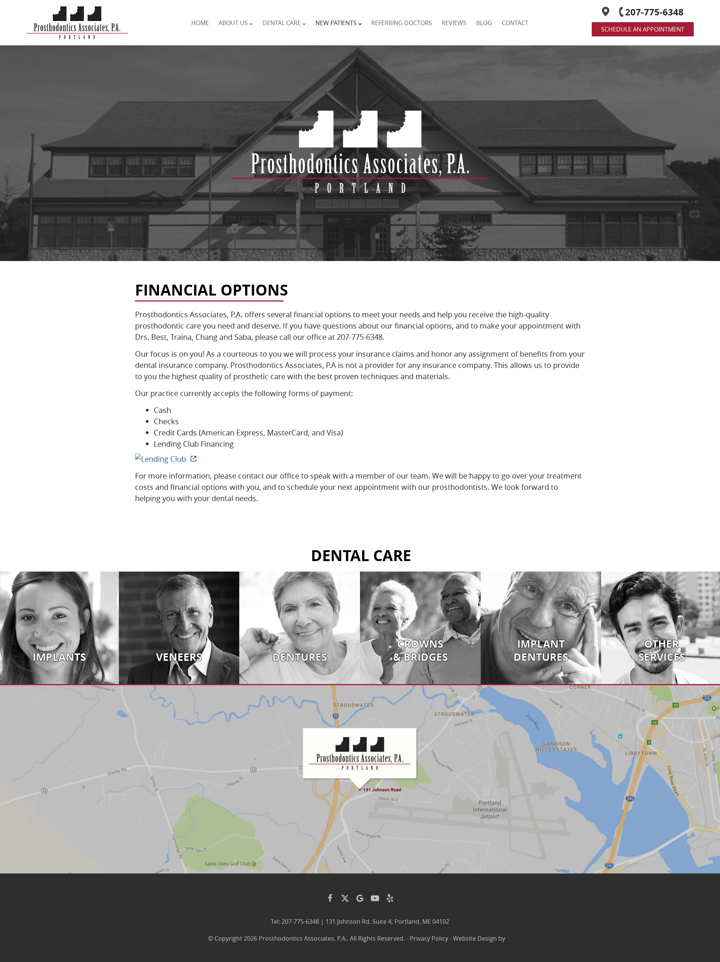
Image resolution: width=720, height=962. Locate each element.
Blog (484, 23)
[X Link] (345, 898)
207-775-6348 (654, 12)
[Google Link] (360, 898)
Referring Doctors (401, 23)
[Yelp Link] (390, 898)
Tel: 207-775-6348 (295, 921)
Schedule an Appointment (642, 29)
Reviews (454, 23)
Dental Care (281, 23)
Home (200, 23)
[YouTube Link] (375, 898)
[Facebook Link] (330, 898)
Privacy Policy (429, 938)
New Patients (336, 23)
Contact (515, 23)
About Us (233, 23)
